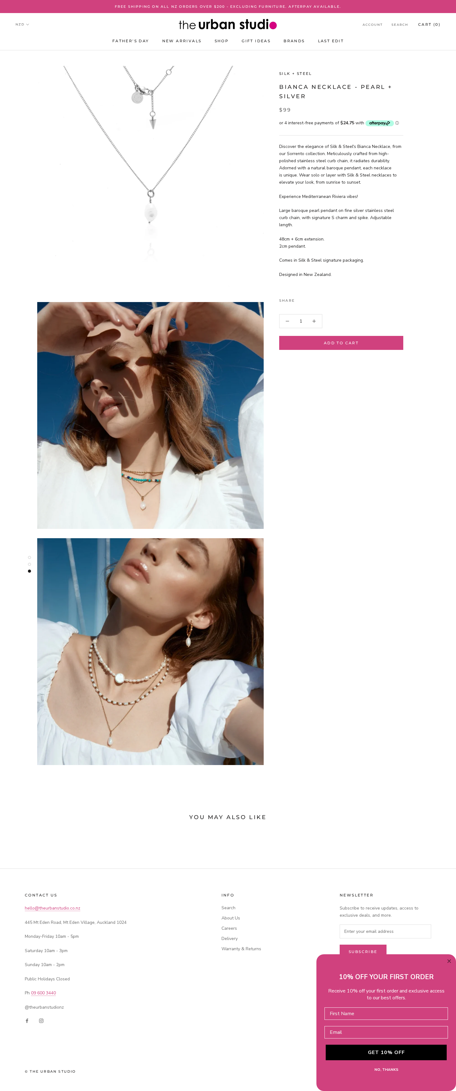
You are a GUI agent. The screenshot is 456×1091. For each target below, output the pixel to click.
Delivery (229, 939)
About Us (230, 918)
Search (399, 25)
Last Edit (331, 41)
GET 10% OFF (386, 1052)
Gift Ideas (256, 41)
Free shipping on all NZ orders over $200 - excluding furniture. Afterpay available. (228, 6)
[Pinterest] (317, 299)
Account (373, 25)
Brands (294, 41)
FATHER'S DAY (130, 41)
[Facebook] (300, 299)
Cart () (429, 24)
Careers (229, 928)
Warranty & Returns (241, 949)
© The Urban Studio (50, 1071)
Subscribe (363, 951)
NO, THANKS (386, 1069)
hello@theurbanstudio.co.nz (52, 908)
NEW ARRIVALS (182, 41)
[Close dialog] (449, 961)
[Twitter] (309, 299)
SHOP (222, 41)
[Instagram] (41, 1020)
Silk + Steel (295, 73)
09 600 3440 (43, 993)
